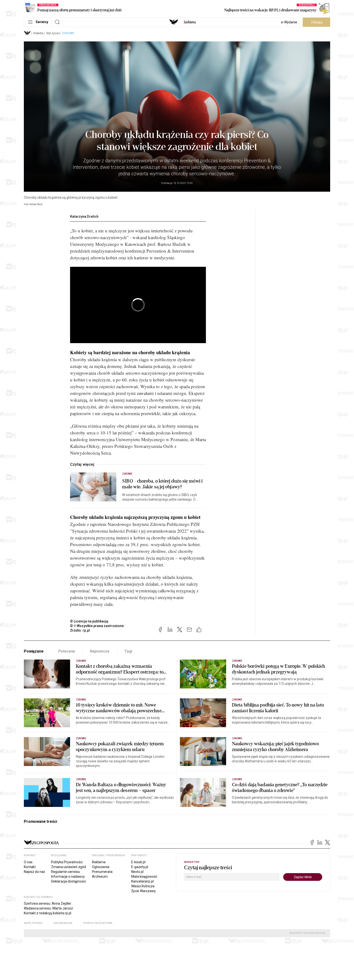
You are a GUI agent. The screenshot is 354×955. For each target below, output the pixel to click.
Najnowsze (100, 651)
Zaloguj (316, 22)
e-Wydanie (289, 22)
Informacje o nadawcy (68, 876)
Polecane (66, 651)
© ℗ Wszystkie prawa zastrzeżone (97, 626)
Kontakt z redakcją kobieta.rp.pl (47, 913)
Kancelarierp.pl (142, 881)
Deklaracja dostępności (68, 881)
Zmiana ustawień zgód (68, 867)
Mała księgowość (144, 876)
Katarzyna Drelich (84, 216)
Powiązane (34, 651)
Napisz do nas (34, 872)
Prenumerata (102, 872)
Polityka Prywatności (67, 862)
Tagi (128, 651)
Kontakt (30, 867)
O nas (28, 862)
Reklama (98, 862)
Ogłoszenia (100, 867)
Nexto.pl (137, 872)
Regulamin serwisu (65, 872)
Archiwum (100, 876)
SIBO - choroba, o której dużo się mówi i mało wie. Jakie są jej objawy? (162, 484)
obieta (190, 22)
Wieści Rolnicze (143, 886)
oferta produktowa (97, 923)
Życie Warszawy (143, 891)
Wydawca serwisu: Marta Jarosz (48, 908)
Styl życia (52, 33)
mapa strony (33, 923)
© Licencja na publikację (89, 621)
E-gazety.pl (139, 867)
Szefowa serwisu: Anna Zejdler (47, 903)
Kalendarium (63, 923)
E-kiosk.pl (138, 862)
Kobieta (38, 33)
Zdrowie (68, 33)
